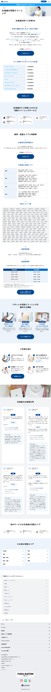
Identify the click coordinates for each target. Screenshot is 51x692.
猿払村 (8, 230)
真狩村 (39, 219)
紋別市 (4, 214)
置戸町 (30, 232)
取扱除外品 (6, 609)
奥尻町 (4, 219)
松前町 (38, 216)
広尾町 (38, 237)
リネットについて (5, 640)
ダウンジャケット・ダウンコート (11, 72)
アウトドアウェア (28, 40)
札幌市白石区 (24, 208)
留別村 (37, 241)
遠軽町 (39, 232)
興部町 (8, 234)
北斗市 (25, 216)
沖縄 (29, 561)
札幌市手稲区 (12, 210)
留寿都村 (43, 219)
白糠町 (4, 241)
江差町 (29, 217)
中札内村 (25, 237)
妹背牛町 (5, 225)
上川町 (4, 226)
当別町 (29, 216)
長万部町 (25, 217)
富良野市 (45, 214)
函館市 (24, 210)
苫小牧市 (25, 212)
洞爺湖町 (41, 234)
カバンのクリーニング (43, 117)
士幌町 (43, 235)
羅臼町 (21, 241)
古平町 (38, 221)
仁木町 (42, 221)
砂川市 (32, 214)
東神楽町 (30, 225)
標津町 (17, 241)
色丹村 (25, 241)
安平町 (46, 234)
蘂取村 (45, 241)
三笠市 (16, 214)
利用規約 (6, 613)
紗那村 (41, 241)
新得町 (13, 237)
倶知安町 (14, 221)
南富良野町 (29, 226)
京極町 (9, 221)
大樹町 (34, 237)
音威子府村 (9, 228)
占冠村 (33, 226)
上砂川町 (18, 223)
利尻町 (34, 230)
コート (38, 39)
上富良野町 (17, 226)
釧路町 (24, 239)
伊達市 (12, 216)
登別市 (4, 216)
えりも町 (29, 235)
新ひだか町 (35, 235)
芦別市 (38, 212)
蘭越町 (30, 219)
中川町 (14, 228)
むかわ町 (5, 235)
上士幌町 (5, 237)
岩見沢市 (13, 212)
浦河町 (21, 235)
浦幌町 (20, 239)
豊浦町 (25, 234)
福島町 (42, 216)
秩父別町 (10, 225)
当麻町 (35, 225)
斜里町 (12, 232)
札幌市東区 (18, 208)
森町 (17, 217)
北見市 (4, 212)
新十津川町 (43, 223)
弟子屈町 (40, 239)
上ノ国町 (33, 217)
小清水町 (21, 232)
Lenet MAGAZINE (5, 647)
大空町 (21, 234)
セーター (6, 79)
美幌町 (4, 232)
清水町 (17, 237)
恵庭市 (8, 216)
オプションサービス (8, 596)
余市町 (46, 221)
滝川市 (28, 214)
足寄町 (12, 239)
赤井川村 (5, 223)
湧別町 (42, 232)
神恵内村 (29, 221)
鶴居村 (45, 239)
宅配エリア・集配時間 (6, 634)
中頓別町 (18, 230)
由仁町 (23, 223)
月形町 (35, 223)
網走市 (17, 212)
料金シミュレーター (8, 600)
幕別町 (42, 237)
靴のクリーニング (27, 122)
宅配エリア (6, 587)
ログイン (44, 1)
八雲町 (20, 217)
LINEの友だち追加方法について (7, 665)
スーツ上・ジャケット (9, 66)
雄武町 (17, 234)
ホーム (3, 619)
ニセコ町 (34, 219)
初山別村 (39, 228)
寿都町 (21, 219)
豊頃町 (4, 239)
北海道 (4, 551)
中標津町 (13, 241)
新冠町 (17, 235)
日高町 (9, 235)
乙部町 (42, 217)
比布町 (39, 225)
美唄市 (34, 212)
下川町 (45, 226)
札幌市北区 (12, 208)
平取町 (13, 235)
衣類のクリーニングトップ (9, 580)
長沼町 (27, 223)
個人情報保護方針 (4, 654)
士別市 (8, 214)
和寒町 (37, 226)
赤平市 (46, 212)
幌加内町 (18, 228)
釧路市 (40, 210)
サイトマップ (3, 669)
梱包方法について (39, 361)
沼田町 (22, 225)
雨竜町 (14, 225)
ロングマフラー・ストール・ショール (12, 85)
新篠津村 (33, 216)
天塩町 (4, 230)
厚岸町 (28, 239)
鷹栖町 (26, 225)
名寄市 (12, 214)
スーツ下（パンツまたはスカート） (12, 69)
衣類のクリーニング (10, 117)
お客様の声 (6, 603)
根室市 (20, 214)
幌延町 (43, 230)
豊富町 (26, 230)
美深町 (4, 228)
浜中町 (32, 239)
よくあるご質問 (7, 606)
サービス (3, 627)
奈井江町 (14, 223)
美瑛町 (12, 226)
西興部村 (13, 234)
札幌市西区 (42, 208)
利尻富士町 (39, 230)
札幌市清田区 (19, 210)
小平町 (27, 228)
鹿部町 (13, 217)
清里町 (16, 232)
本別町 (8, 239)
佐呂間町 (34, 232)
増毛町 (23, 228)
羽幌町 (35, 228)
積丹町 (34, 221)
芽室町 (21, 237)
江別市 (42, 212)
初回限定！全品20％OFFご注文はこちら (25, 4)
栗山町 (31, 223)
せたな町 (13, 219)
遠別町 (43, 228)
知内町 (46, 216)
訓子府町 (25, 232)
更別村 (30, 237)
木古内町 (5, 217)
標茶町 (36, 239)
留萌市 (21, 212)
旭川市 (32, 210)
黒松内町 (25, 219)
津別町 (8, 232)
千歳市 (24, 214)
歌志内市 (36, 214)
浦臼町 (39, 223)
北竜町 (18, 225)
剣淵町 (41, 226)
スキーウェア (13, 40)
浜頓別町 (13, 230)
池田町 (46, 237)
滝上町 (4, 234)
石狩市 (21, 216)
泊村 (26, 221)
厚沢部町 (38, 217)
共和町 (18, 221)
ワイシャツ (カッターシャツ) (10, 88)
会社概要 (2, 667)
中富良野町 (23, 226)
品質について (7, 590)
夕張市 (8, 212)
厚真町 (37, 234)
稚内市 (30, 212)
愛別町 (42, 225)
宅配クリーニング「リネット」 (34, 32)
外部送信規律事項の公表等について (7, 659)
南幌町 (9, 223)
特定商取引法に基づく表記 (6, 661)
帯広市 (44, 210)
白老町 (33, 234)
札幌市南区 (37, 208)
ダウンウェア (21, 39)
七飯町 (9, 217)
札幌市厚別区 (6, 210)
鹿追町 (9, 237)
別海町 (8, 241)
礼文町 (30, 230)
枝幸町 (22, 230)
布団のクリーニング (27, 117)
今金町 (8, 219)
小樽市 (28, 210)
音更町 (39, 235)
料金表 (5, 583)
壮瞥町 (29, 234)
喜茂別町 (5, 221)
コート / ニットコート (9, 76)
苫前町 (31, 228)
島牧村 (17, 219)
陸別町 (16, 239)
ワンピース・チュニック (9, 82)
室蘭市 (36, 210)
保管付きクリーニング (10, 122)
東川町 (8, 226)
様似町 (25, 235)
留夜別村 (32, 241)
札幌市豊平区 (30, 208)
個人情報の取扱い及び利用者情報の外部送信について (11, 656)
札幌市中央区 (6, 208)
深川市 (41, 214)
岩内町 (22, 221)
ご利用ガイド (7, 593)
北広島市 (17, 216)
